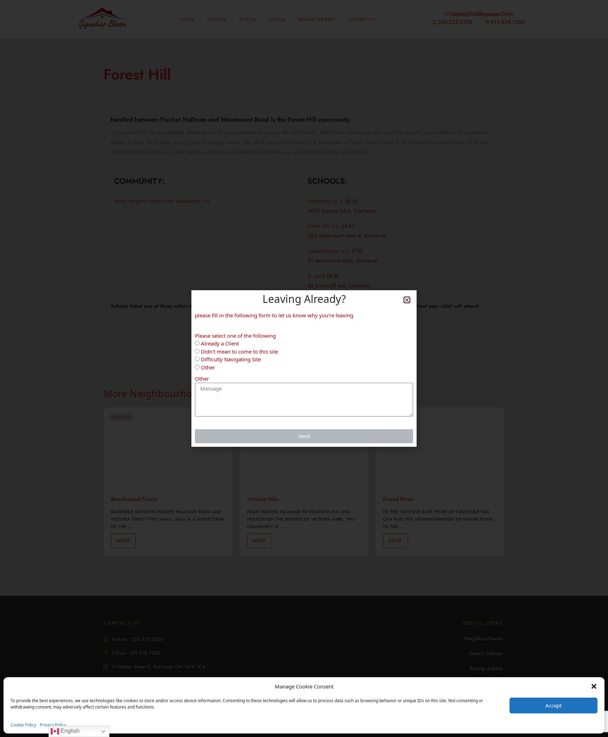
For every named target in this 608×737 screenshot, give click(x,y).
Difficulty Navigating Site (231, 359)
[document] (304, 368)
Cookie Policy (23, 725)
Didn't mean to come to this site (239, 351)
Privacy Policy (53, 725)
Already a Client (220, 343)
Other (208, 367)
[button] (593, 686)
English (69, 731)
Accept (553, 705)
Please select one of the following (235, 335)
